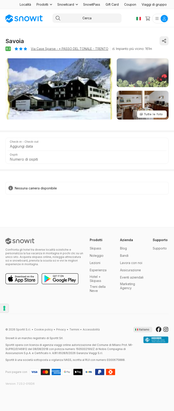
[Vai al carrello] (147, 18)
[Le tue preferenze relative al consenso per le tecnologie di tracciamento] (4, 308)
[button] (44, 4)
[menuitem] (25, 4)
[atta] (156, 340)
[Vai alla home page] (19, 241)
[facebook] (158, 330)
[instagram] (166, 330)
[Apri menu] (160, 18)
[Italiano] (138, 18)
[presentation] (142, 329)
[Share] (164, 40)
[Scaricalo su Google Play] (60, 279)
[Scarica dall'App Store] (21, 279)
